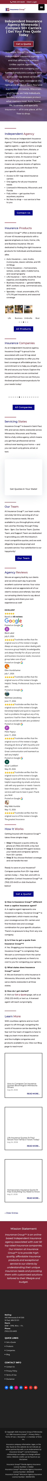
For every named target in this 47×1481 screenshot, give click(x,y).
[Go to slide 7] (21, 397)
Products (9, 1346)
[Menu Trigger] (41, 7)
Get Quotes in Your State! (23, 489)
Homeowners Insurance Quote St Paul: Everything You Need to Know (23, 1191)
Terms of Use (11, 1375)
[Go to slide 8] (23, 397)
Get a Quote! (23, 894)
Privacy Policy (11, 1371)
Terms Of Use (10, 1437)
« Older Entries (11, 1213)
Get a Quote (23, 44)
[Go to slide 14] (35, 397)
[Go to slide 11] (29, 397)
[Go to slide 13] (33, 397)
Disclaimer (10, 1379)
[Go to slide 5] (27, 322)
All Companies (23, 407)
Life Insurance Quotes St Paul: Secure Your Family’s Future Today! (23, 1139)
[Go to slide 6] (19, 397)
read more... (33, 1094)
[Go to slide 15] (37, 397)
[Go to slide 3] (23, 322)
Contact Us (23, 212)
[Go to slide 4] (25, 322)
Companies (10, 1350)
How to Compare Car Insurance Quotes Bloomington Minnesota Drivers (22, 1085)
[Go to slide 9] (25, 397)
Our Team (23, 558)
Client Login (32, 2)
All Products (23, 329)
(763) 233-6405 (18, 2)
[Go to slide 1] (19, 322)
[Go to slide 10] (27, 397)
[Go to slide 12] (31, 397)
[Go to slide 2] (21, 322)
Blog (8, 1354)
